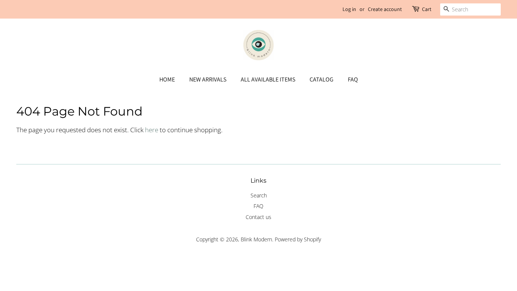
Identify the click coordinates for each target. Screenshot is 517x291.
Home (167, 79)
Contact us (258, 217)
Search (259, 195)
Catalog (321, 79)
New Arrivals (207, 79)
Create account (385, 9)
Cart (426, 9)
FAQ (353, 79)
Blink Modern (256, 239)
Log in (349, 9)
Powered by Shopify (298, 239)
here (151, 129)
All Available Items (268, 79)
